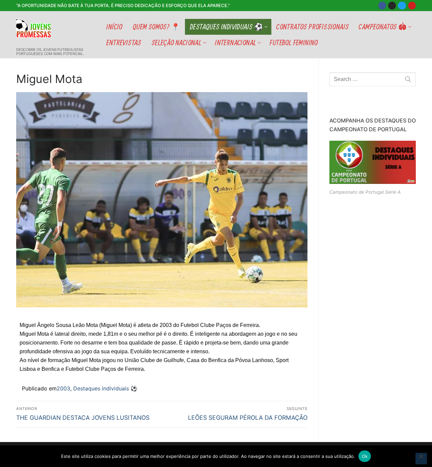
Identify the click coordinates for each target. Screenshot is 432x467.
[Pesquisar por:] (372, 79)
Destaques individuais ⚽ (105, 388)
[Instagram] (392, 5)
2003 (63, 388)
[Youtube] (412, 5)
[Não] (421, 458)
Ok (365, 456)
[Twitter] (402, 5)
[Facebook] (382, 5)
